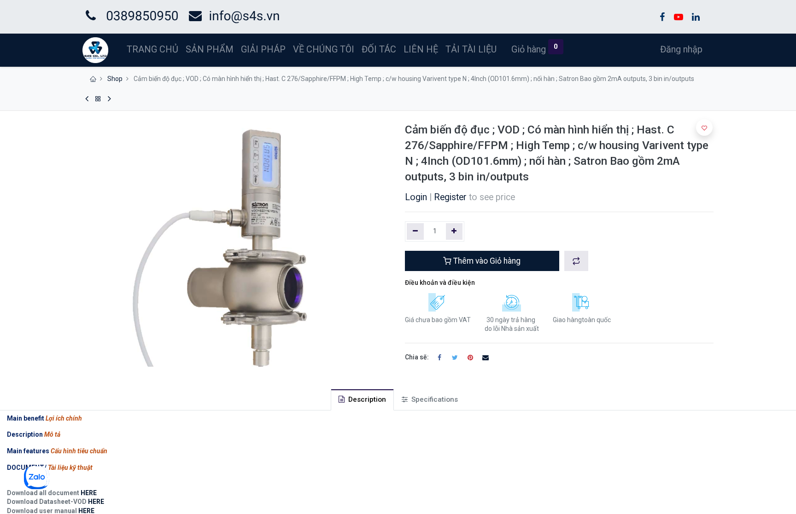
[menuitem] (152, 49)
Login (416, 197)
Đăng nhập (681, 49)
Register (450, 197)
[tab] (362, 399)
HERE (88, 493)
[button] (576, 261)
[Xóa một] (415, 231)
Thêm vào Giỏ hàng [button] (486, 261)
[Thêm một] (454, 231)
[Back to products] (98, 99)
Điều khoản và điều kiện (440, 282)
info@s (229, 15)
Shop (115, 78)
